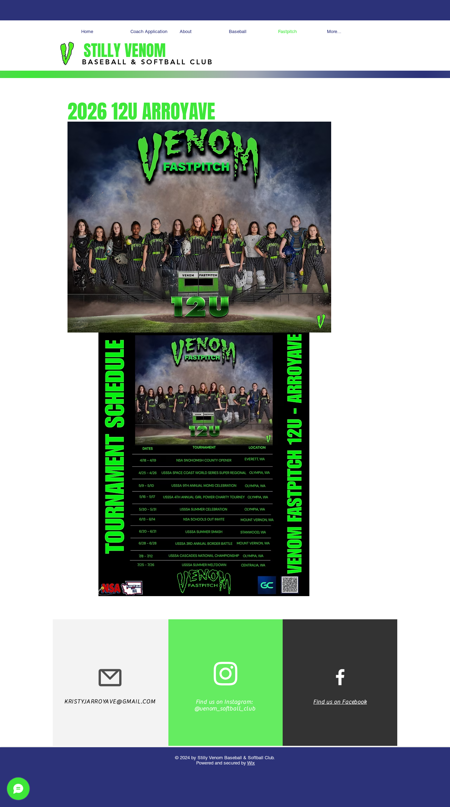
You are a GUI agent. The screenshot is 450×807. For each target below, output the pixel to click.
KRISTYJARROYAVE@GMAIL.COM (110, 701)
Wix (251, 763)
